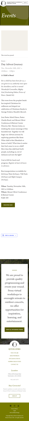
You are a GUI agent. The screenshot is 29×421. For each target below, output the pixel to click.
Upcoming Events (14, 358)
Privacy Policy (14, 408)
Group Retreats (14, 356)
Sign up (14, 396)
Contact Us (14, 364)
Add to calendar (9, 235)
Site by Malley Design (14, 412)
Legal (14, 410)
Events (3, 61)
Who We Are (14, 353)
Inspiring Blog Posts (14, 361)
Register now (8, 205)
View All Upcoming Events (14, 329)
